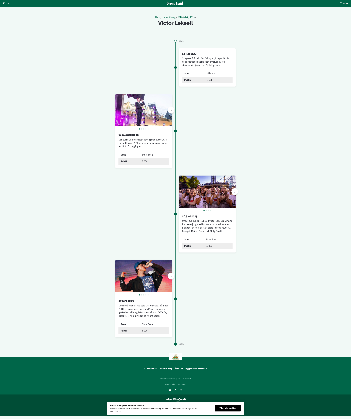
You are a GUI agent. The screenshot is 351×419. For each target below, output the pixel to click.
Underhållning (169, 17)
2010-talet (183, 17)
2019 (192, 17)
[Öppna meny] (343, 3)
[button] (171, 110)
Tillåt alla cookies (228, 408)
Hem (157, 17)
